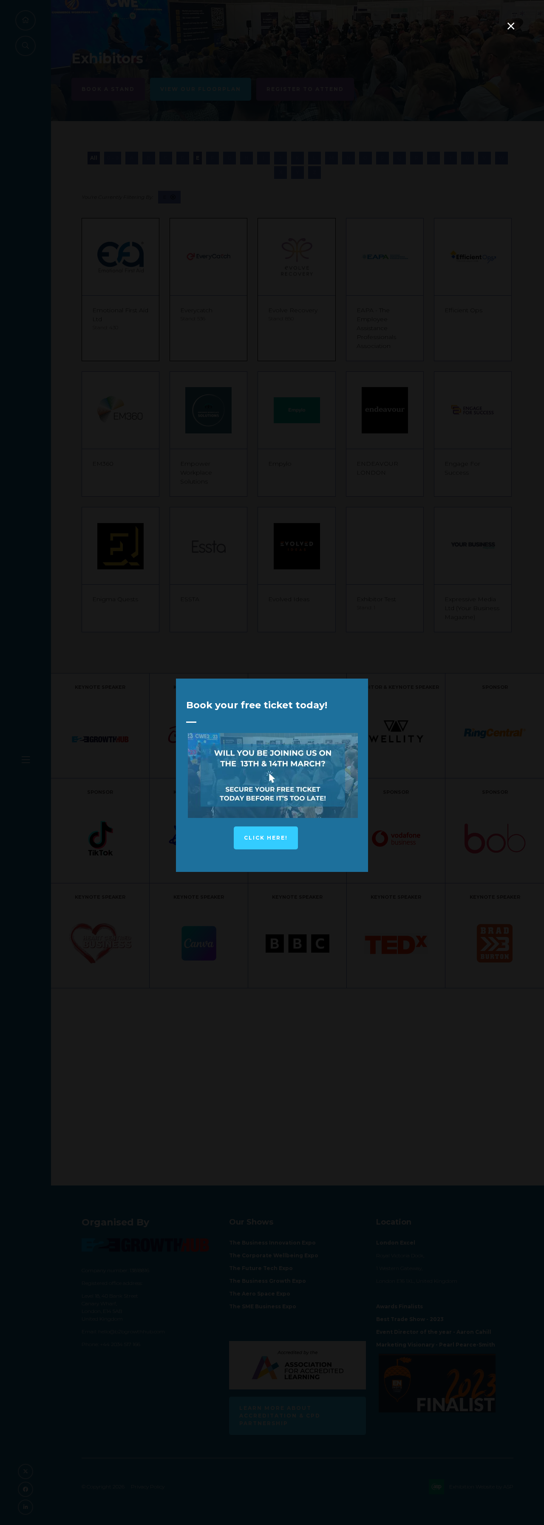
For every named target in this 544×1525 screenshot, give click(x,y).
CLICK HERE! (266, 838)
